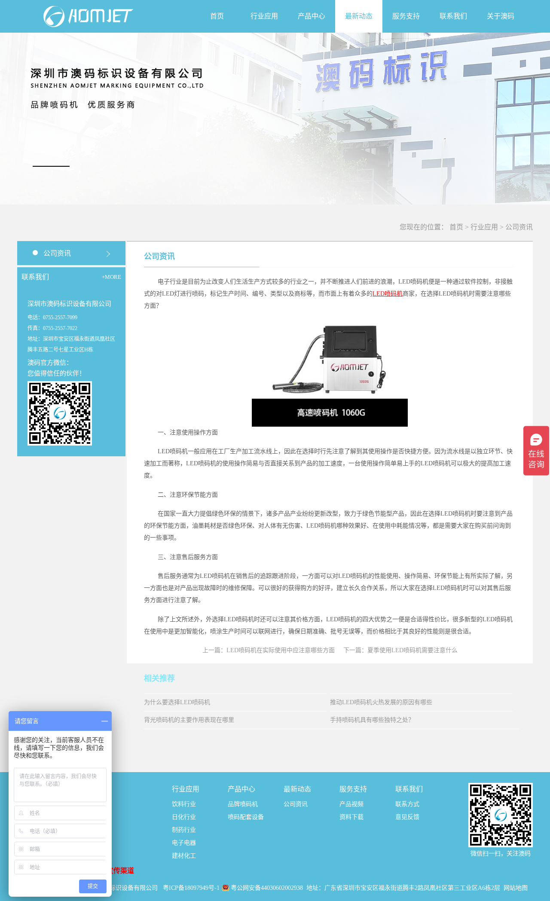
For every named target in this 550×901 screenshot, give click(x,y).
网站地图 (516, 888)
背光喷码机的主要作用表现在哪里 (189, 720)
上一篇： (268, 650)
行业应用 (484, 227)
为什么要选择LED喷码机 (177, 702)
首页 (217, 16)
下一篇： (400, 650)
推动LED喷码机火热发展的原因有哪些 (381, 702)
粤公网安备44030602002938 (268, 888)
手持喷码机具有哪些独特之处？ (372, 720)
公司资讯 (519, 227)
